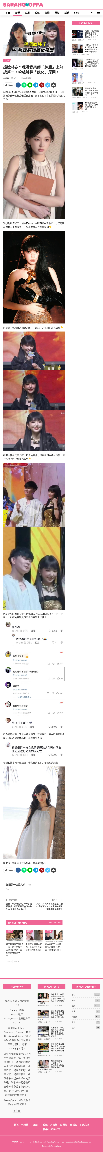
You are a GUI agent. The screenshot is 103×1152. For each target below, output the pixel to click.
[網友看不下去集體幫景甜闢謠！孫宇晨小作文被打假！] (53, 936)
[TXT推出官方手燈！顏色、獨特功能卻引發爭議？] (77, 106)
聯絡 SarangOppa (51, 1129)
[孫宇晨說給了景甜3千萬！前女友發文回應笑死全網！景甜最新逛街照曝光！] (14, 936)
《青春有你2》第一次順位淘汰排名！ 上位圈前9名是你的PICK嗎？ (92, 62)
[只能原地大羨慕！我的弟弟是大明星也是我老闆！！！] (77, 91)
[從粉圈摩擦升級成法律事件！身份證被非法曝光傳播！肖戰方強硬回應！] (43, 1014)
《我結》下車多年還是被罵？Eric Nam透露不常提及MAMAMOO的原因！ (92, 48)
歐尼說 (74, 1017)
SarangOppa (56, 1146)
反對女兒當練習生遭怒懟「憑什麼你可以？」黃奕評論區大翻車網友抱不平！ (49, 906)
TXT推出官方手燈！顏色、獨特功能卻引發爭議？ (91, 106)
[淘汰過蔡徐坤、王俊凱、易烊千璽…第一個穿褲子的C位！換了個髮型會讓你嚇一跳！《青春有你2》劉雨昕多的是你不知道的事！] (77, 77)
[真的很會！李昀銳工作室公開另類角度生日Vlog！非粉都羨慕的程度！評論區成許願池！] (43, 1030)
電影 (57, 12)
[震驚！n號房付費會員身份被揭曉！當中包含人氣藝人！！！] (77, 34)
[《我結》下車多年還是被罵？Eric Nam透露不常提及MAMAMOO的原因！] (77, 48)
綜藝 (37, 12)
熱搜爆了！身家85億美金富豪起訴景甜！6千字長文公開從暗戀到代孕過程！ (51, 998)
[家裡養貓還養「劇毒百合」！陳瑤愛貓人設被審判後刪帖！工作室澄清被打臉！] (43, 1064)
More (76, 12)
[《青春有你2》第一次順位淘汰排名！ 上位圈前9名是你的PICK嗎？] (77, 63)
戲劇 (27, 12)
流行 (73, 1028)
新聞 (17, 12)
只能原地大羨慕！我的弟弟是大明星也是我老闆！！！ (91, 91)
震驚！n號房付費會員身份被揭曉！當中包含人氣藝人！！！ (92, 34)
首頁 (7, 12)
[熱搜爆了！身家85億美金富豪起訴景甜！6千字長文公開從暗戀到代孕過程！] (43, 997)
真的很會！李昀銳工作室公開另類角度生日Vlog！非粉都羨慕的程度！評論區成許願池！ (51, 1031)
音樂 (47, 12)
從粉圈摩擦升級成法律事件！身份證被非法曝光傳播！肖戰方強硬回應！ (51, 1015)
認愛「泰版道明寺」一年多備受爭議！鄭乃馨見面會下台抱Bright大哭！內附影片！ (19, 906)
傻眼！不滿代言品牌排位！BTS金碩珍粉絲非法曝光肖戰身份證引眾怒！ (51, 1048)
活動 (66, 12)
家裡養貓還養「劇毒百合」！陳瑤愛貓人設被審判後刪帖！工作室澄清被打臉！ (51, 1065)
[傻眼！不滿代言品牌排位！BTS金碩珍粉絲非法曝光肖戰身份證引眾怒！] (43, 1047)
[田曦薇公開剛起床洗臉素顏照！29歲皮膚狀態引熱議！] (34, 936)
